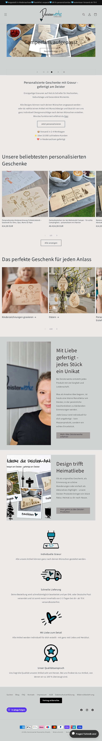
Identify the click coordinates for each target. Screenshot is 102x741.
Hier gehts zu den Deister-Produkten (72, 510)
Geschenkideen (51, 51)
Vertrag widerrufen (51, 700)
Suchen (10, 694)
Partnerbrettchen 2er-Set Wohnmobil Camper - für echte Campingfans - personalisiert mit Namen (71, 221)
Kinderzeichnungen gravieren (17, 317)
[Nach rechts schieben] (57, 235)
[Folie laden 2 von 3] (48, 72)
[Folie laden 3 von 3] (52, 72)
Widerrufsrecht (58, 732)
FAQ (23, 694)
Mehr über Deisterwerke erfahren (71, 435)
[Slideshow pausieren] (65, 72)
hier (66, 116)
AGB (51, 694)
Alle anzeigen (51, 243)
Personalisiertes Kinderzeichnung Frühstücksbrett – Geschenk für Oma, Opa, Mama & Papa (22, 221)
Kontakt (31, 694)
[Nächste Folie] (58, 72)
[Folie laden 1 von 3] (44, 72)
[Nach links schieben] (45, 235)
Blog (17, 694)
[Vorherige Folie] (37, 72)
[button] (5, 14)
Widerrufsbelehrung (85, 694)
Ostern (52, 317)
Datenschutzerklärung (65, 694)
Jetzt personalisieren (51, 124)
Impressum (42, 694)
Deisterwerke (31, 732)
